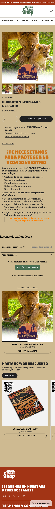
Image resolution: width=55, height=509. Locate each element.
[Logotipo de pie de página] (8, 474)
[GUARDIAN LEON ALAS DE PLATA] (27, 316)
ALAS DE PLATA (9, 98)
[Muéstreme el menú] (3, 11)
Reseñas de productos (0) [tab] (13, 247)
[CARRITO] (51, 11)
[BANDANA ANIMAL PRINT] (25, 403)
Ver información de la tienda (17, 136)
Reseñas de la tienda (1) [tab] (41, 247)
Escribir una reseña (27, 267)
